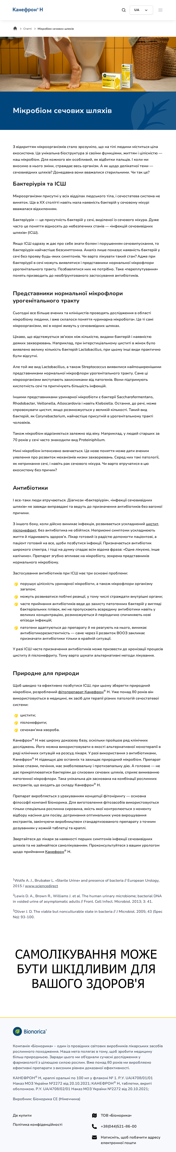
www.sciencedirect (41, 886)
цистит (152, 523)
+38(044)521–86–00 (119, 1126)
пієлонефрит (24, 530)
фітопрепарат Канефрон (81, 691)
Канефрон (54, 851)
